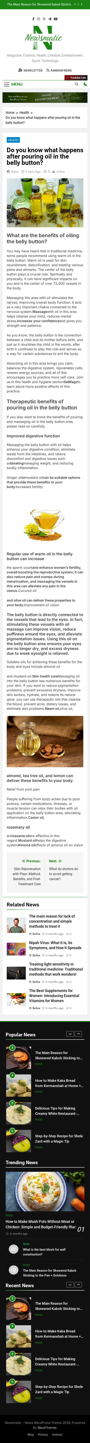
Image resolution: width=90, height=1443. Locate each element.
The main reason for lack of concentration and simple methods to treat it (52, 921)
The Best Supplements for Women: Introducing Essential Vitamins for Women (54, 996)
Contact (57, 1434)
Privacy (43, 1434)
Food (38, 1058)
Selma (15, 171)
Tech (26, 1244)
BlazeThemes (47, 1427)
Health (13, 140)
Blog (31, 1434)
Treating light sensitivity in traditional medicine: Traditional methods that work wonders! (56, 969)
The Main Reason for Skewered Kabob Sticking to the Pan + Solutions (57, 1052)
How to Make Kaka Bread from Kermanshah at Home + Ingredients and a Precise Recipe (40, 6)
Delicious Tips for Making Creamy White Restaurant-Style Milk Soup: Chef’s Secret (58, 1107)
